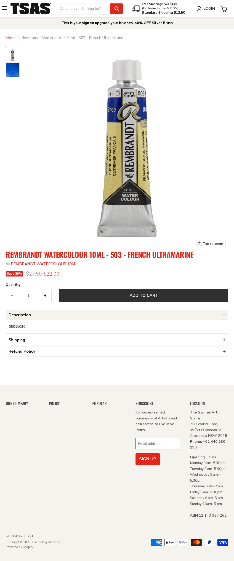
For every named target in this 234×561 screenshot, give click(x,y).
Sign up (147, 459)
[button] (117, 315)
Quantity (13, 285)
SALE (30, 536)
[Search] (116, 8)
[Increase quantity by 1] (45, 295)
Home (11, 38)
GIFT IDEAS (14, 536)
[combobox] (83, 8)
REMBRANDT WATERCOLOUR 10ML (44, 264)
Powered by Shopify (19, 547)
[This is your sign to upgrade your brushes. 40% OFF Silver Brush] (117, 23)
